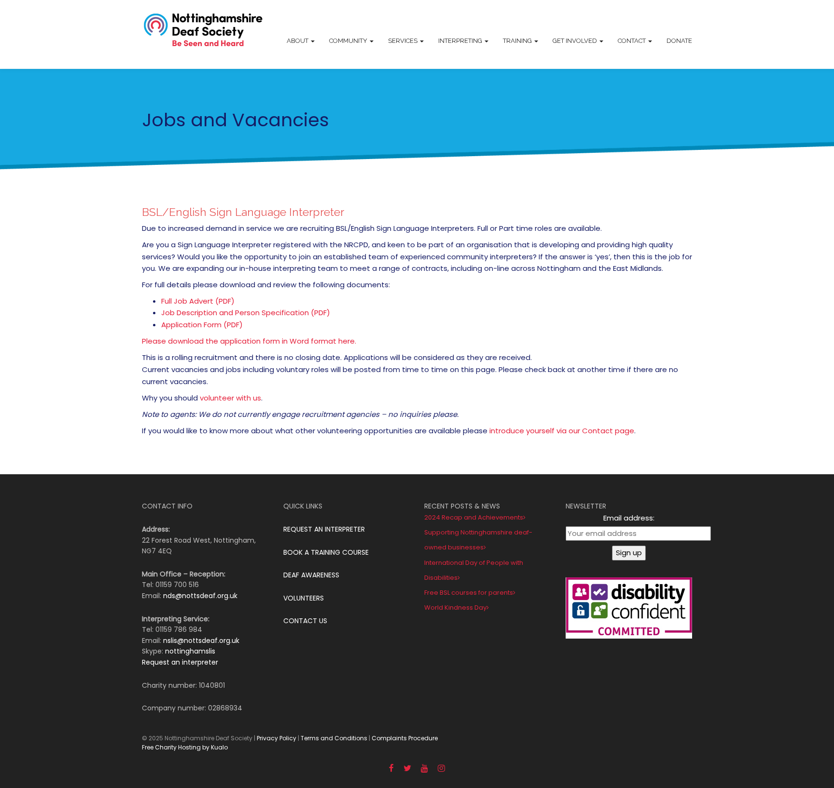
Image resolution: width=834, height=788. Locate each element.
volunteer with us (230, 398)
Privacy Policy (276, 738)
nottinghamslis (190, 651)
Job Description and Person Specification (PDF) (245, 312)
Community (349, 40)
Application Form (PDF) (202, 325)
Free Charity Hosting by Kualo (185, 747)
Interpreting (461, 40)
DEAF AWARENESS (311, 575)
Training (518, 40)
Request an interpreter (180, 662)
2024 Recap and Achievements (473, 517)
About (298, 40)
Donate (679, 40)
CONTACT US (305, 621)
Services (403, 40)
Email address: (628, 518)
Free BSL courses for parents (468, 592)
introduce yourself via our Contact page (561, 431)
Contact (632, 40)
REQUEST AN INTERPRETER (324, 529)
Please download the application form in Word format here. (249, 341)
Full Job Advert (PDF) (198, 301)
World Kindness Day (455, 607)
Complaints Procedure (405, 738)
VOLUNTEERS (303, 598)
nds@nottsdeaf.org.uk (200, 596)
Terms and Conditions (334, 738)
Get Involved (575, 40)
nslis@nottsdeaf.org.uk (201, 640)
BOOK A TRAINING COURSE (326, 552)
